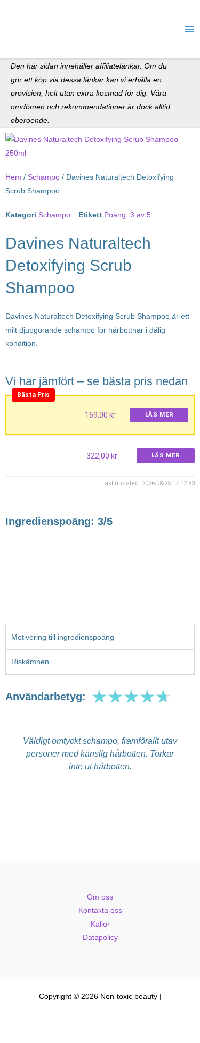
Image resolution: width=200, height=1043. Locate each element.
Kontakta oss (100, 910)
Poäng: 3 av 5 (127, 215)
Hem (13, 177)
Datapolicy (100, 938)
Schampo (44, 177)
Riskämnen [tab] (30, 662)
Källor (100, 924)
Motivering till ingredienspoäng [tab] (62, 637)
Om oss (100, 897)
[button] (15, 773)
